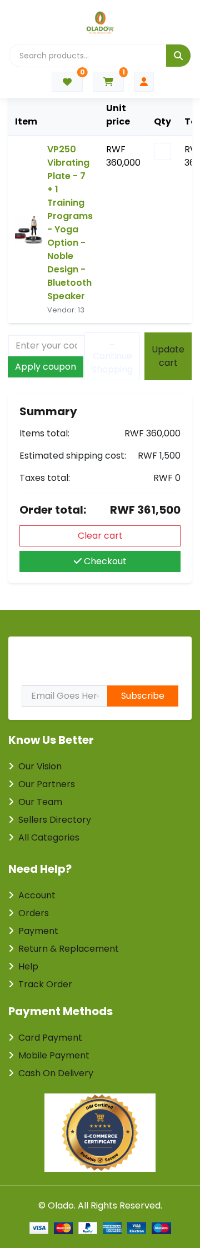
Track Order (45, 984)
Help (28, 966)
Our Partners (46, 784)
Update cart (168, 356)
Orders (33, 913)
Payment (38, 930)
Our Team (40, 801)
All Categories (48, 837)
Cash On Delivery (55, 1073)
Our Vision (40, 766)
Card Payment (50, 1037)
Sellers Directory (54, 819)
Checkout (104, 561)
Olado (61, 1205)
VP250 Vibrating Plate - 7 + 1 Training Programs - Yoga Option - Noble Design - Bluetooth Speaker (70, 222)
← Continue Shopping (112, 356)
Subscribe (142, 695)
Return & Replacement (68, 948)
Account (37, 895)
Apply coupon (45, 366)
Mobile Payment (53, 1055)
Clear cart (100, 535)
